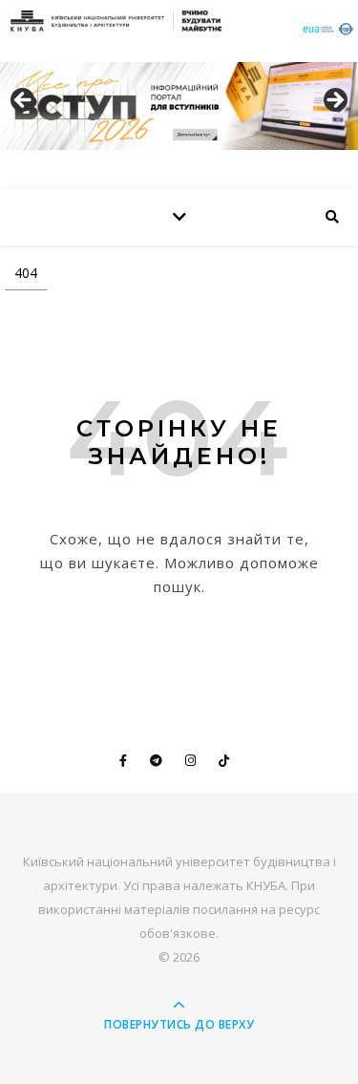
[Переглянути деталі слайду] (179, 106)
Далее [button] (334, 101)
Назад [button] (24, 101)
